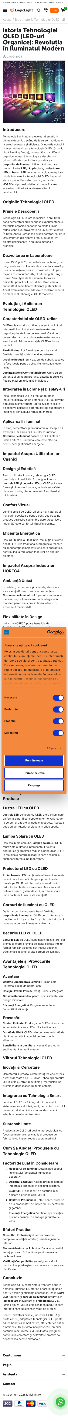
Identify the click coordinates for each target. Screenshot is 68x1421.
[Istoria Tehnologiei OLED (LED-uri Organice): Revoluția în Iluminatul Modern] (34, 91)
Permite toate (34, 760)
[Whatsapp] (60, 1402)
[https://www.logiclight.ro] (21, 10)
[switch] (58, 709)
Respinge (34, 785)
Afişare (51, 748)
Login (54, 10)
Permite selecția (34, 773)
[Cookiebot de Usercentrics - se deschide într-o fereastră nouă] (48, 632)
